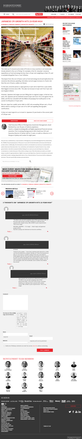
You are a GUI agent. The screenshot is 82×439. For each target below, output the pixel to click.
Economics (4, 24)
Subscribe (53, 14)
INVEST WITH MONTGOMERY (40, 121)
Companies (4, 407)
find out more (12, 176)
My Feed (79, 14)
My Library (71, 14)
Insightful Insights (27, 24)
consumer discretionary (8, 408)
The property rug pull (66, 31)
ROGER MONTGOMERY (12, 6)
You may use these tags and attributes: (9, 313)
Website (5, 340)
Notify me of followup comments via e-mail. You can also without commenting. (26, 346)
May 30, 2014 (17, 198)
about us (46, 410)
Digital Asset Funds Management (6, 430)
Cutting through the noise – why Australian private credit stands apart (66, 43)
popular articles (6, 424)
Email (31, 336)
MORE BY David (14, 120)
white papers (24, 413)
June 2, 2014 (39, 194)
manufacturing (5, 419)
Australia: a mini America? (41, 191)
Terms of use (47, 426)
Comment (5, 294)
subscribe (75, 77)
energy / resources (6, 409)
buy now (72, 99)
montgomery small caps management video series (27, 418)
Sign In (62, 14)
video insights (24, 415)
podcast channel (25, 416)
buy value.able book (49, 407)
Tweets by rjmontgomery (75, 106)
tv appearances (24, 408)
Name (4, 332)
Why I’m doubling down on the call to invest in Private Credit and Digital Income (67, 56)
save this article (49, 24)
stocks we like (5, 423)
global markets (5, 415)
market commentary (7, 420)
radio (22, 409)
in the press (23, 411)
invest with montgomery (50, 409)
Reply (9, 231)
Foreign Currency (15, 24)
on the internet (25, 412)
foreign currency (6, 413)
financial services (6, 412)
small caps (4, 411)
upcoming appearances (26, 407)
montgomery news (48, 412)
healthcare (4, 416)
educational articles (7, 426)
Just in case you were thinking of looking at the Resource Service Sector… (19, 193)
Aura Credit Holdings (7, 428)
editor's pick (5, 427)
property (4, 422)
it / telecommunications (8, 418)
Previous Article (12, 189)
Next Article (31, 189)
